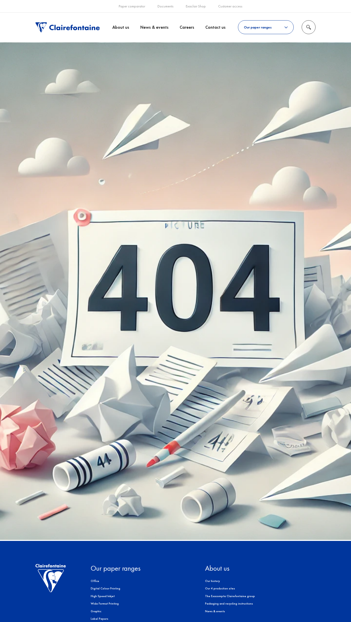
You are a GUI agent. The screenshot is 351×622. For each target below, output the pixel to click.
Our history (212, 581)
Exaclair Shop (196, 6)
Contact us (215, 27)
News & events (154, 27)
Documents (165, 6)
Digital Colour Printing (105, 588)
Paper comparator (132, 6)
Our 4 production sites (220, 588)
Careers (187, 27)
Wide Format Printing (105, 603)
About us (120, 27)
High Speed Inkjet (103, 596)
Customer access (230, 6)
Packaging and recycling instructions (229, 603)
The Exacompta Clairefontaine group (230, 596)
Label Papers (99, 618)
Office (95, 581)
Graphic (96, 611)
